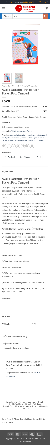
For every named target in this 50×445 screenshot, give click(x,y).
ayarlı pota (6, 138)
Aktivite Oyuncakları (30, 86)
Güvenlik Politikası (33, 404)
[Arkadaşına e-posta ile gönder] (23, 146)
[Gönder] (45, 16)
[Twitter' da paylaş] (18, 146)
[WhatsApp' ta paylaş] (4, 146)
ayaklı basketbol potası (17, 135)
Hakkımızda (43, 406)
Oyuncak (15, 86)
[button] (3, 8)
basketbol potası (33, 138)
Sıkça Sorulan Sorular (15, 402)
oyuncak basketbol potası (24, 140)
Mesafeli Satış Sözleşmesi (13, 406)
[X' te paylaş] (13, 146)
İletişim (25, 408)
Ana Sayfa (6, 86)
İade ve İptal (31, 406)
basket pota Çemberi (18, 138)
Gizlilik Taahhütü (16, 404)
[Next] (44, 47)
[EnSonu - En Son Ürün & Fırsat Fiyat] (25, 8)
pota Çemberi (39, 140)
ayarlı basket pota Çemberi (37, 135)
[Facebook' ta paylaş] (9, 146)
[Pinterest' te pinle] (27, 146)
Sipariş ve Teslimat (35, 402)
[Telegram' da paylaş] (32, 146)
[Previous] (6, 47)
